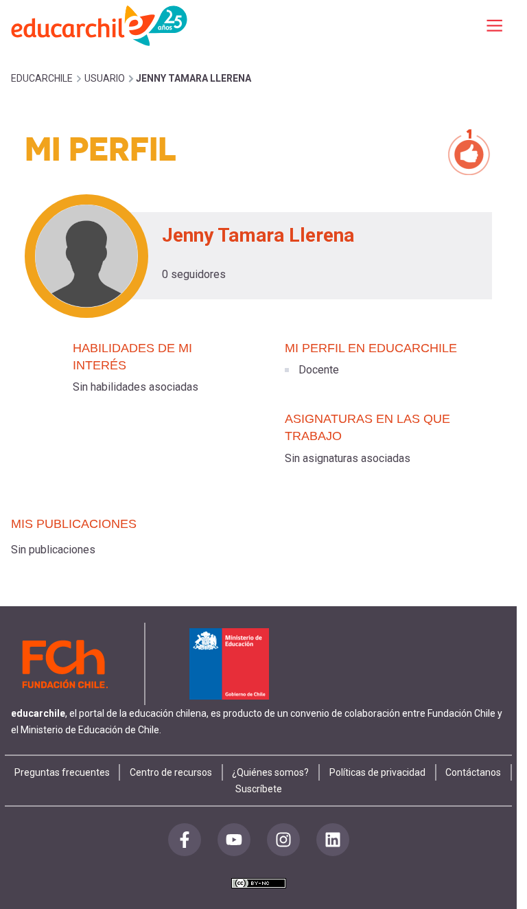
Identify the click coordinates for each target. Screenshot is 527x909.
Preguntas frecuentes (62, 772)
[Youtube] (234, 839)
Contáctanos (473, 772)
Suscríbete (258, 788)
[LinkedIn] (332, 839)
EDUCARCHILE (42, 78)
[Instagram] (283, 839)
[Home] (100, 25)
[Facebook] (184, 839)
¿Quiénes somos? (270, 772)
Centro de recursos (171, 772)
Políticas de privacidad (377, 772)
